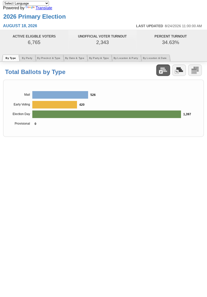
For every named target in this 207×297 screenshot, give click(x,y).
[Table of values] (195, 70)
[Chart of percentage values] (179, 70)
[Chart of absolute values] (163, 70)
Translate (44, 8)
